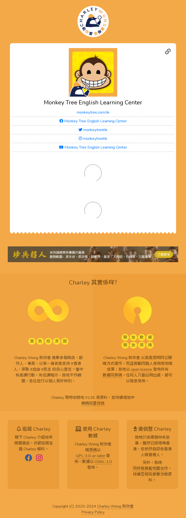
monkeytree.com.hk (93, 112)
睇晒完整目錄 (93, 403)
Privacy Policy (93, 512)
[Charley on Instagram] (39, 458)
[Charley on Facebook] (28, 458)
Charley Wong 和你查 (115, 506)
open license (141, 369)
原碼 (93, 450)
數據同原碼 (112, 375)
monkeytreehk (95, 130)
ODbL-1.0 (103, 462)
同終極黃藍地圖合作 (150, 468)
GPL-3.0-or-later (90, 456)
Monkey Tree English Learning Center (95, 121)
